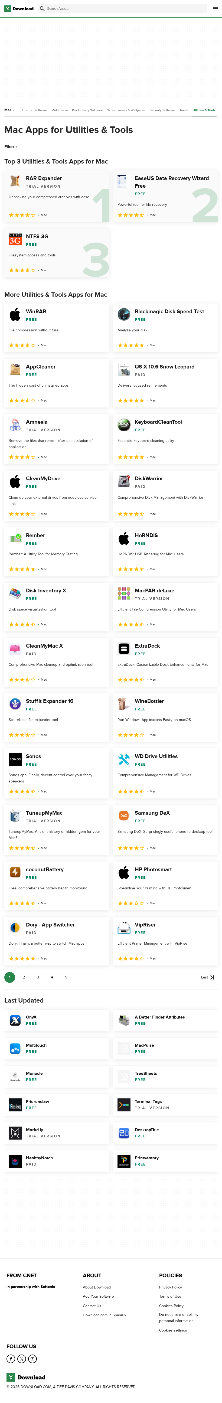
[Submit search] (42, 8)
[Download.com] (19, 8)
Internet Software (34, 110)
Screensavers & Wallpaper (126, 110)
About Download (97, 1287)
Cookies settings (173, 1330)
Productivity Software (87, 110)
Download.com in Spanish (104, 1315)
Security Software (162, 110)
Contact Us (92, 1306)
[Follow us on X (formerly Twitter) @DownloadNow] (21, 1359)
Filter (9, 146)
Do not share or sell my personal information (178, 1317)
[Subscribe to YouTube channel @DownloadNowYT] (32, 1359)
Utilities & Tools (204, 110)
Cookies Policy (171, 1306)
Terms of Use (170, 1296)
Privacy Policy (170, 1287)
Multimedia (59, 110)
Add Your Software (98, 1296)
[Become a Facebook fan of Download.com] (10, 1359)
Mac (8, 110)
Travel (183, 110)
